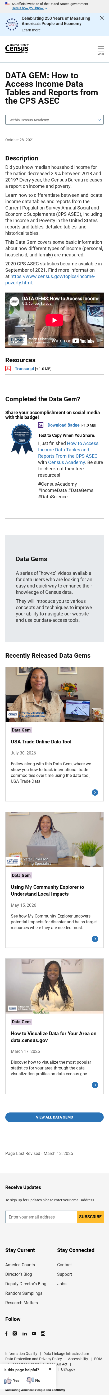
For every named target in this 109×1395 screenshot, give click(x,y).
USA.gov (68, 1369)
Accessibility (78, 1359)
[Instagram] (43, 1333)
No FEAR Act (57, 1364)
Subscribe (90, 1216)
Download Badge (64, 425)
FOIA (98, 1359)
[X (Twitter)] (15, 1333)
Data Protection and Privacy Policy (33, 1359)
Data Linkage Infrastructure (66, 1353)
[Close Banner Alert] (102, 24)
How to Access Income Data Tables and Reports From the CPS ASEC (68, 450)
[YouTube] (33, 1333)
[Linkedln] (24, 1333)
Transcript (24, 368)
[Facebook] (8, 1333)
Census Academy (66, 462)
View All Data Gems (54, 1117)
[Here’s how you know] (54, 6)
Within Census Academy (29, 120)
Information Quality (21, 1353)
